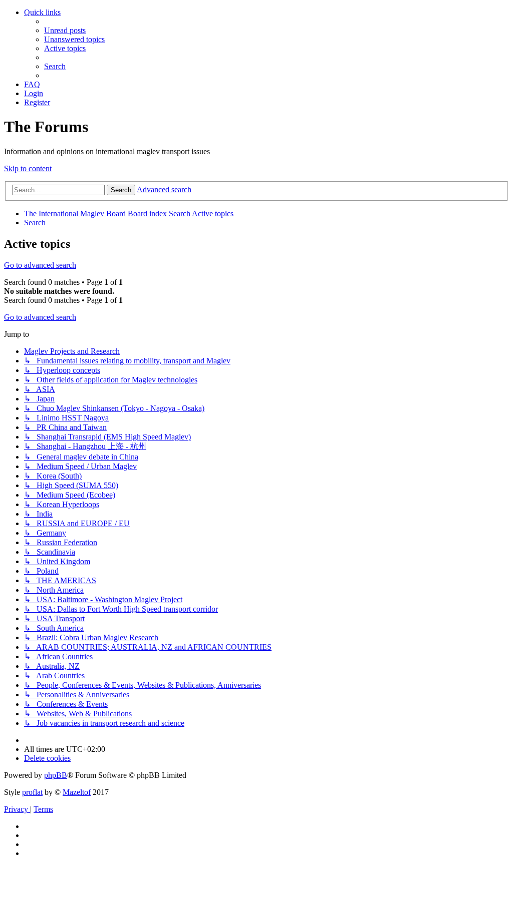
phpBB (55, 775)
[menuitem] (65, 30)
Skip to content (28, 168)
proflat (32, 792)
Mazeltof (77, 792)
